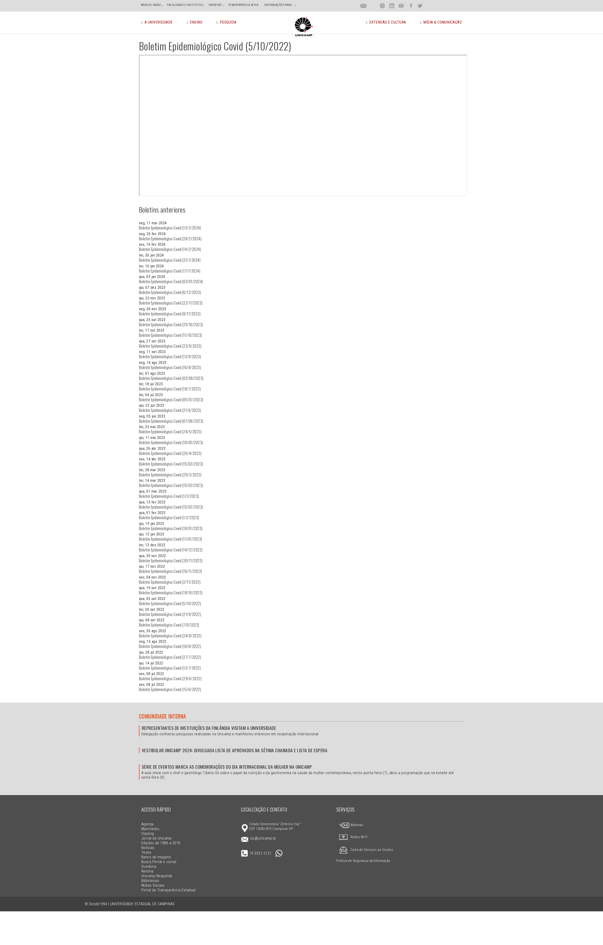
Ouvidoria (148, 866)
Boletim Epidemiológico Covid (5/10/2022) (170, 603)
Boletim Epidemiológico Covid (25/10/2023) (171, 324)
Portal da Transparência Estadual (168, 890)
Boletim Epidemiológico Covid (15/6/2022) (170, 689)
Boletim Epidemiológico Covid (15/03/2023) (171, 464)
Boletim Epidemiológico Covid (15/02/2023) (171, 507)
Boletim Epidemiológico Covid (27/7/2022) (170, 657)
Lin (391, 6)
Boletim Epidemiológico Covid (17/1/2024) (169, 271)
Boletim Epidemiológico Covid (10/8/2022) (170, 646)
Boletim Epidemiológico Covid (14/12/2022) (171, 550)
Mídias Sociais (153, 885)
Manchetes (150, 829)
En (363, 6)
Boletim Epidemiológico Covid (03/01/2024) (171, 281)
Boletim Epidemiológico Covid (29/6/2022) (170, 678)
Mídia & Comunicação (442, 22)
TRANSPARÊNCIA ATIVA (243, 5)
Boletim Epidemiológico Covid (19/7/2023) (170, 389)
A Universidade (159, 22)
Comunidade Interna (162, 716)
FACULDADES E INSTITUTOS (185, 5)
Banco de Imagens (156, 857)
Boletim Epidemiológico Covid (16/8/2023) (170, 367)
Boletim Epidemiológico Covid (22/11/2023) (171, 303)
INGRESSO (215, 5)
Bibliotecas (150, 880)
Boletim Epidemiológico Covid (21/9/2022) (170, 614)
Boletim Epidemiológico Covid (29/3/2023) (170, 475)
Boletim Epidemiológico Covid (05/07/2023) (171, 399)
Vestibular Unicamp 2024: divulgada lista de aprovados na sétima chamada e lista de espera (234, 750)
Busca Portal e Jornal (158, 862)
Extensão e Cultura (387, 22)
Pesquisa (228, 22)
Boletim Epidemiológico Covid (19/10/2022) (171, 592)
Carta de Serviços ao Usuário (371, 850)
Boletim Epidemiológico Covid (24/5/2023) (170, 431)
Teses (146, 852)
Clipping (147, 833)
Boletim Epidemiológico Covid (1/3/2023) (169, 496)
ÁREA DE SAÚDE (151, 5)
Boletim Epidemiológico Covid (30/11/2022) (171, 560)
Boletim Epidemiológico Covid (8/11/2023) (169, 314)
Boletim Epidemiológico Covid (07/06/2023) (171, 421)
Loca (373, 6)
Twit (420, 6)
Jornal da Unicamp (156, 838)
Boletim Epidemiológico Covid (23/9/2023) (170, 346)
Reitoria (147, 871)
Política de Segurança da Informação (363, 861)
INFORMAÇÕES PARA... (279, 5)
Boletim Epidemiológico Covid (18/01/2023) (171, 528)
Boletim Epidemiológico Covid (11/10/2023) (170, 335)
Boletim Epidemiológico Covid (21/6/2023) (170, 410)
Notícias (148, 847)
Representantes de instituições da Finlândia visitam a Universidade (209, 727)
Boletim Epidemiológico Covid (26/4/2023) (170, 453)
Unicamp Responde (156, 876)
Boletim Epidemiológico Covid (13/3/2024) (170, 228)
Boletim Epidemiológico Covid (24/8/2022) (170, 636)
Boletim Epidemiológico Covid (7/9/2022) (169, 625)
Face (411, 6)
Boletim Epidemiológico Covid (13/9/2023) (170, 356)
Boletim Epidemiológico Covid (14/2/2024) (170, 249)
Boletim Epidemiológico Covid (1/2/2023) (169, 517)
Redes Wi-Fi (359, 837)
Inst (382, 6)
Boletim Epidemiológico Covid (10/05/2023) (171, 442)
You (401, 6)
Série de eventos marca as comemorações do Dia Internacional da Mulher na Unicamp (227, 766)
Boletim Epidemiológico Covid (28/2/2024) (170, 238)
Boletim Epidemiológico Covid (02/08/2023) (171, 378)
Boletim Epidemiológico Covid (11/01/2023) (170, 539)
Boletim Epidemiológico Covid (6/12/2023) (170, 292)
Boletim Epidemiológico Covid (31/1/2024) (169, 260)
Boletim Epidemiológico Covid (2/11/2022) (169, 582)
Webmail (356, 825)
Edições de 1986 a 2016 (160, 843)
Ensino (196, 22)
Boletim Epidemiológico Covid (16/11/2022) (170, 571)
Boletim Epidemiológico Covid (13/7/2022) (170, 668)
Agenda (147, 824)
